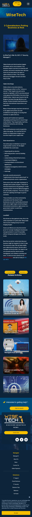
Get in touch (19, 408)
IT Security (16, 484)
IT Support (16, 478)
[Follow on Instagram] (26, 439)
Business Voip (16, 487)
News (16, 462)
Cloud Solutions (16, 481)
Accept (16, 513)
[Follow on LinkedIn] (17, 439)
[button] (29, 497)
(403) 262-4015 (17, 3)
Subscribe (16, 432)
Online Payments (16, 468)
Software (16, 493)
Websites (16, 490)
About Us (16, 459)
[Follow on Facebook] (21, 439)
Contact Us (16, 465)
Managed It (16, 456)
